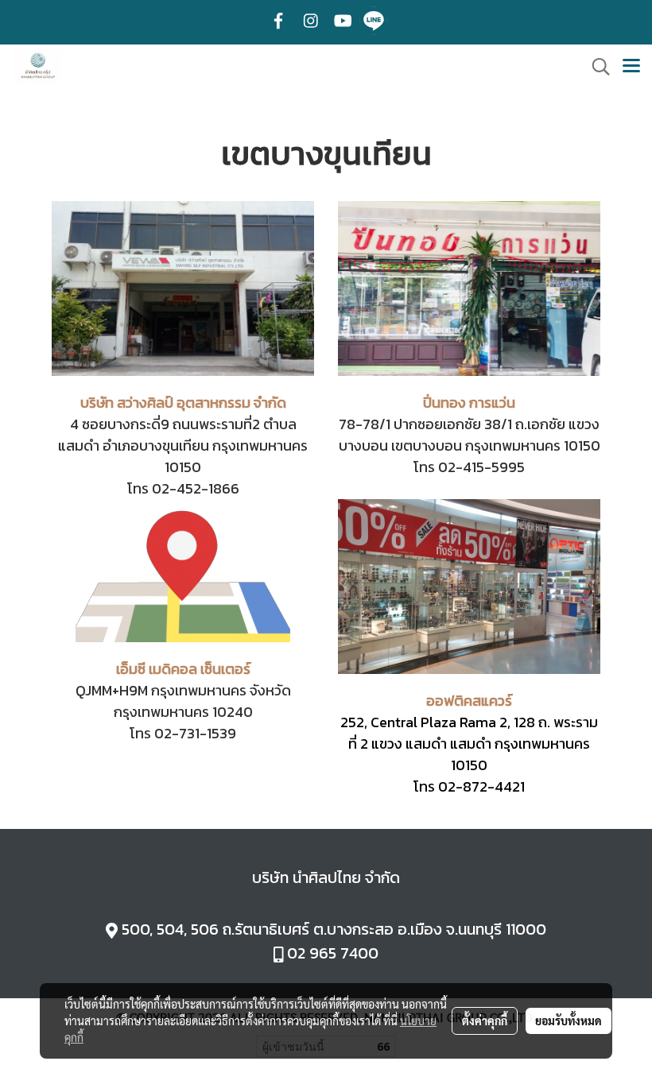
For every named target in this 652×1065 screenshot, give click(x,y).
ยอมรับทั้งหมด (568, 1020)
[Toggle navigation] (631, 66)
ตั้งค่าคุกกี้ (484, 1020)
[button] (595, 67)
